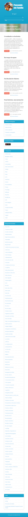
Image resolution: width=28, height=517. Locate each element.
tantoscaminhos (8, 459)
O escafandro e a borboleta (12, 36)
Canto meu (7, 249)
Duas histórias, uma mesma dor (13, 100)
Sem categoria (8, 202)
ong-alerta (7, 390)
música (6, 182)
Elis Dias (7, 285)
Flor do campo (8, 308)
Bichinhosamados (9, 242)
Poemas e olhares (9, 408)
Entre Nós (7, 293)
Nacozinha (7, 369)
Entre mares (7, 290)
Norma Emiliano (15, 52)
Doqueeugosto (8, 280)
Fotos (6, 174)
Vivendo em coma (9, 479)
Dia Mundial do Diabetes (11, 79)
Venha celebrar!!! (8, 129)
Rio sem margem (8, 425)
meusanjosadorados (9, 357)
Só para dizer (8, 446)
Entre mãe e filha (8, 288)
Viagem (6, 215)
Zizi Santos (7, 489)
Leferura (7, 341)
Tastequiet (7, 461)
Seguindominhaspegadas (10, 433)
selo (6, 199)
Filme (6, 171)
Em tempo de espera (10, 57)
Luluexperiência (8, 346)
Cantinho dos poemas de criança (12, 247)
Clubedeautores (8, 257)
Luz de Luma (7, 349)
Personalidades (8, 184)
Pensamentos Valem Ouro (10, 405)
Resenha (7, 194)
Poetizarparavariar (9, 413)
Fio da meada (8, 303)
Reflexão (7, 192)
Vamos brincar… (8, 127)
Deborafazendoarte (9, 270)
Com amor (7, 262)
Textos (6, 210)
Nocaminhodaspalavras (10, 377)
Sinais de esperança (9, 443)
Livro (6, 177)
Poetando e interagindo (10, 132)
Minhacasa (7, 364)
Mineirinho (7, 362)
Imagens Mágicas (8, 326)
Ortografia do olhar (9, 392)
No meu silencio (8, 374)
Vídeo (6, 217)
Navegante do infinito (9, 372)
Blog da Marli (8, 244)
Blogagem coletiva (9, 156)
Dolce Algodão (8, 277)
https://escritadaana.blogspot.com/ (12, 321)
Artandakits (7, 239)
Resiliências (7, 197)
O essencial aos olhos (9, 380)
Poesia (6, 187)
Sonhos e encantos (9, 448)
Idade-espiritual (8, 323)
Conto (6, 159)
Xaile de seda (8, 484)
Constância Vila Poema (10, 265)
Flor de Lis (7, 305)
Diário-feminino (8, 275)
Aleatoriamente (8, 234)
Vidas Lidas (7, 477)
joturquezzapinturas (9, 331)
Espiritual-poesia (8, 298)
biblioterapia (7, 154)
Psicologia (7, 189)
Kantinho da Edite (9, 334)
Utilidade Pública (8, 212)
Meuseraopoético (9, 359)
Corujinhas (7, 267)
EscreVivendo (8, 295)
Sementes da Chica (9, 438)
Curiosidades (8, 164)
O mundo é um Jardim (9, 385)
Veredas (7, 471)
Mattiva (6, 354)
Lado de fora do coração (10, 336)
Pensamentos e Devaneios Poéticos (12, 402)
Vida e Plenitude (8, 474)
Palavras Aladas (8, 397)
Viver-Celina (7, 482)
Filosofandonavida (9, 300)
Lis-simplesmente (8, 344)
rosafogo (7, 428)
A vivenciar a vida (8, 229)
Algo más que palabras (10, 237)
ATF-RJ (6, 501)
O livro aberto (8, 382)
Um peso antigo (8, 124)
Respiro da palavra (9, 420)
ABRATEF (7, 498)
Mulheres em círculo (9, 367)
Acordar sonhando (9, 231)
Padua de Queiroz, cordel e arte (11, 395)
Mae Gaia (7, 351)
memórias (7, 179)
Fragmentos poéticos (9, 313)
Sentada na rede (8, 441)
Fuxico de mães (8, 318)
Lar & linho (7, 339)
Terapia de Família (9, 207)
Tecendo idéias (8, 464)
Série (6, 205)
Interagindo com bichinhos (10, 328)
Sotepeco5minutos (9, 454)
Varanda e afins (8, 469)
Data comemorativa (9, 166)
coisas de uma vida (9, 260)
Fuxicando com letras (9, 316)
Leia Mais (7, 50)
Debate (6, 169)
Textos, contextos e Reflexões (11, 466)
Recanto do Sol (8, 415)
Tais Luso (7, 456)
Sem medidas (8, 436)
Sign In (15, 14)
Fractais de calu (8, 311)
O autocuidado (8, 135)
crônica (6, 161)
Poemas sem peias (9, 410)
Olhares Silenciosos (9, 387)
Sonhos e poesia (8, 451)
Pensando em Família (9, 503)
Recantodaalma (8, 418)
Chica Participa (8, 254)
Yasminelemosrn (8, 487)
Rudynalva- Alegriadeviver (10, 431)
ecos (6, 283)
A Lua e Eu (7, 226)
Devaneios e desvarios (10, 272)
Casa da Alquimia (8, 252)
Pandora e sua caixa (9, 400)
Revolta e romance (9, 423)
